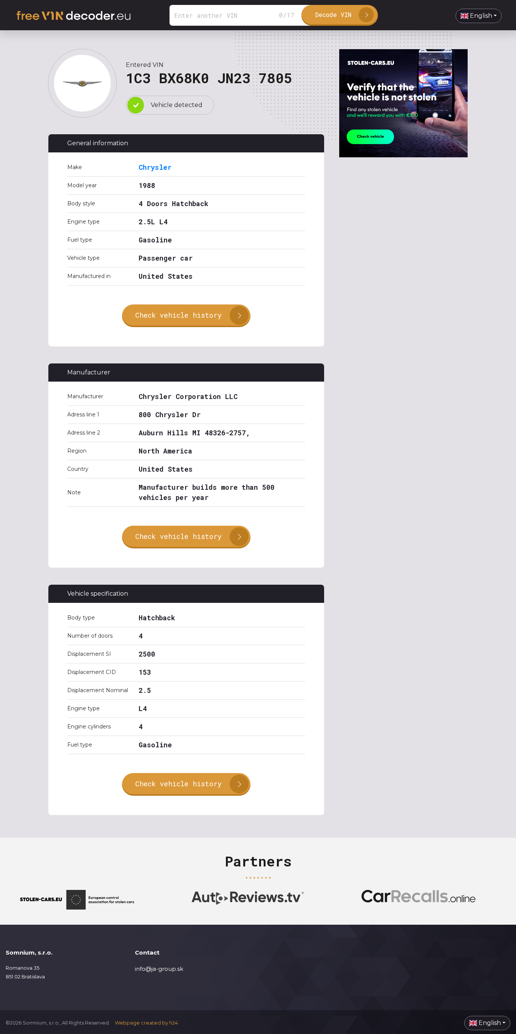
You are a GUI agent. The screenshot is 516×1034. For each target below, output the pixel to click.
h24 (173, 1023)
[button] (479, 16)
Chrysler (155, 167)
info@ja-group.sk (159, 968)
